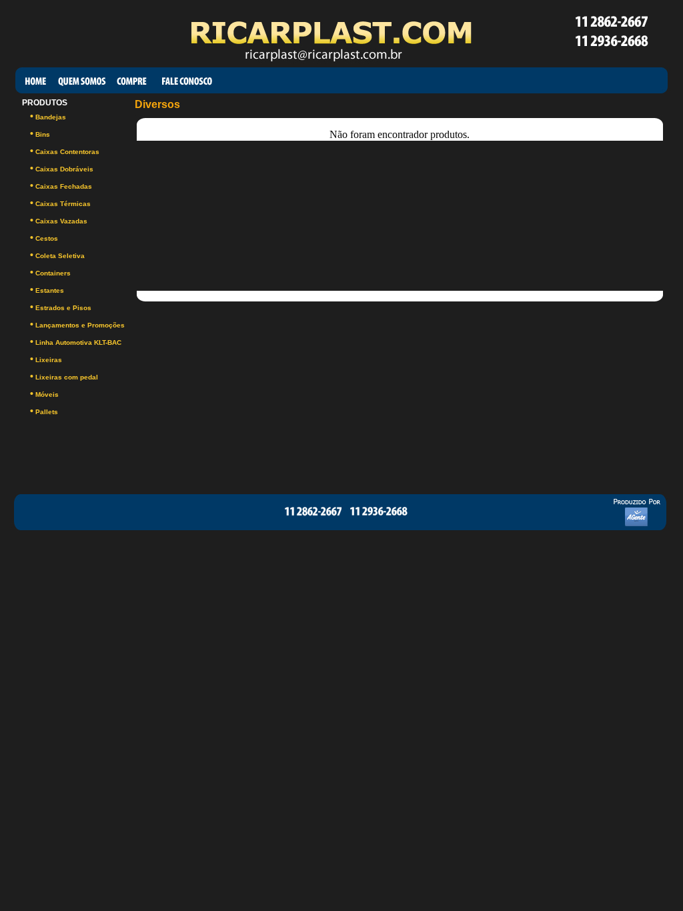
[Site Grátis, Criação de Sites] (632, 528)
